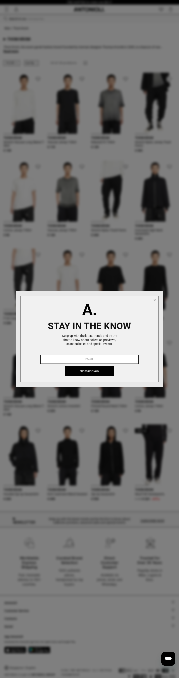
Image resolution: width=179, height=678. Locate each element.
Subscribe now (89, 371)
